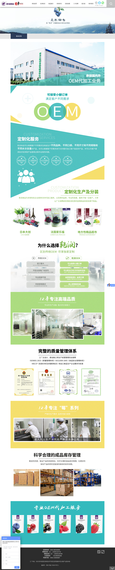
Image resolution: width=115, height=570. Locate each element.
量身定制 (19, 36)
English (101, 5)
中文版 (96, 5)
